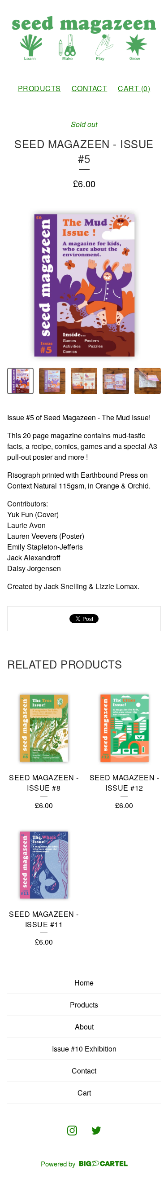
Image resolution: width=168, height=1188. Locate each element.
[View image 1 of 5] (20, 381)
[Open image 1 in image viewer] (84, 285)
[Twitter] (96, 1130)
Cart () (134, 88)
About (84, 1026)
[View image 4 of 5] (116, 381)
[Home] (84, 38)
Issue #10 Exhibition (84, 1048)
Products (39, 88)
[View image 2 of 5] (52, 381)
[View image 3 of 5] (84, 381)
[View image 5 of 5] (147, 381)
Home (84, 982)
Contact (90, 88)
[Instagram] (72, 1130)
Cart (84, 1092)
